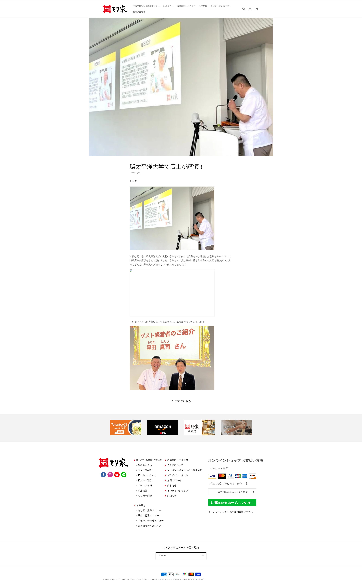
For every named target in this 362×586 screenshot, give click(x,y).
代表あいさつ (145, 465)
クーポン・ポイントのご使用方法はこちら (230, 512)
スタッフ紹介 (145, 470)
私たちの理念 (145, 480)
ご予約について (175, 465)
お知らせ (171, 495)
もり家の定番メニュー (149, 510)
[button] (146, 6)
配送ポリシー (165, 579)
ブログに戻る (183, 401)
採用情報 (142, 490)
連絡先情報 (177, 579)
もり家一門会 (145, 495)
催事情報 (171, 485)
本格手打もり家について (149, 460)
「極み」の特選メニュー (151, 520)
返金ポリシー (143, 579)
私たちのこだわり (147, 475)
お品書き (141, 505)
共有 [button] (134, 181)
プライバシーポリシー (179, 475)
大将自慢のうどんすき (149, 526)
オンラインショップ (177, 490)
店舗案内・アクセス (177, 460)
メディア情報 (145, 485)
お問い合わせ (174, 480)
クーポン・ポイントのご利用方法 (184, 470)
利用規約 (154, 579)
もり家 (112, 579)
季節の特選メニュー (148, 515)
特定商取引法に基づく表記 (194, 579)
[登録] (203, 555)
